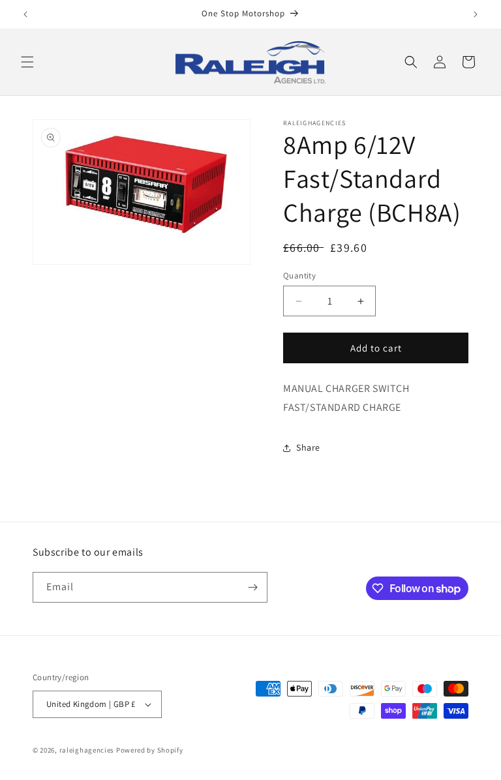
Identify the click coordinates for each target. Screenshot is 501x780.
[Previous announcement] (25, 14)
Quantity (299, 275)
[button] (27, 62)
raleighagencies (87, 750)
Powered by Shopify (149, 750)
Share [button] (308, 447)
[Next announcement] (475, 14)
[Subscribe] (252, 587)
